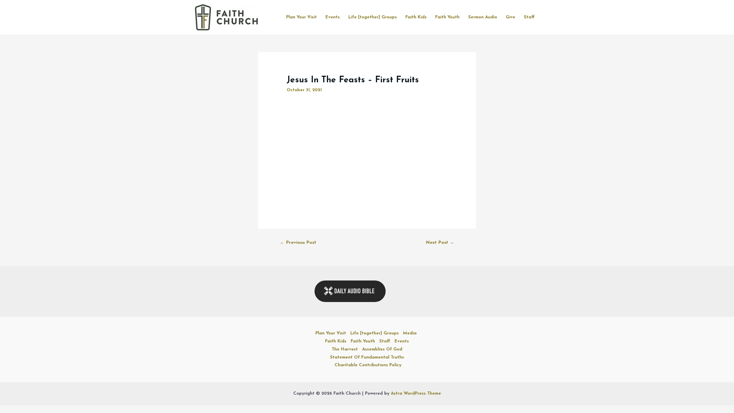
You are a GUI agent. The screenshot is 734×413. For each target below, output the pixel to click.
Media (410, 333)
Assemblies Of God (382, 349)
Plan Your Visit (301, 17)
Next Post (440, 242)
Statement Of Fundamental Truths (367, 357)
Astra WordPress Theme (416, 393)
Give (510, 17)
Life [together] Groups (372, 17)
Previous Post (298, 242)
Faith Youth (447, 17)
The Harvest (345, 349)
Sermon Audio (482, 17)
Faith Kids (416, 17)
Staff (529, 17)
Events (332, 17)
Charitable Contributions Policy (368, 365)
